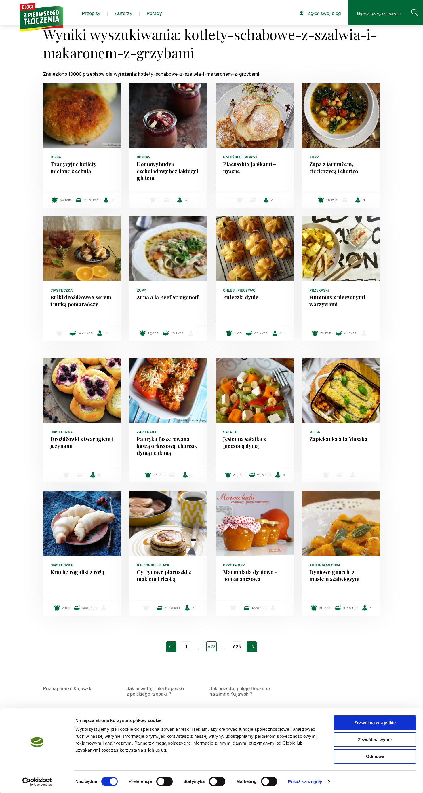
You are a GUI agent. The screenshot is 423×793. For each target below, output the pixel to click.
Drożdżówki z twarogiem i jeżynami (81, 442)
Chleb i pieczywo (239, 290)
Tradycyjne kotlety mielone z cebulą (73, 168)
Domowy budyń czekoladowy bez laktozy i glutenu (167, 171)
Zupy (314, 157)
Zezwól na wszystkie (375, 722)
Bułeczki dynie (240, 297)
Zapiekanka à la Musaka (338, 439)
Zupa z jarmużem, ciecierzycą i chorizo (333, 168)
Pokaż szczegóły (305, 781)
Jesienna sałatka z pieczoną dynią (244, 442)
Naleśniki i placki (240, 157)
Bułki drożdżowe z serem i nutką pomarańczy (80, 301)
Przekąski (319, 290)
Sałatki (230, 432)
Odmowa (375, 756)
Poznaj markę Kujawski (68, 688)
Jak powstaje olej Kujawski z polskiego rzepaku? (155, 691)
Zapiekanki (147, 432)
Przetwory (234, 565)
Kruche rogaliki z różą (77, 572)
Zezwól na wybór (375, 739)
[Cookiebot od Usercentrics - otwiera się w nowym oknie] (37, 781)
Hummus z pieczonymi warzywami (337, 301)
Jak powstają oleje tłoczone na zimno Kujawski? (239, 691)
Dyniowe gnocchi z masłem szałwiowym (334, 575)
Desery (143, 157)
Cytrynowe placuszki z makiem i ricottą (164, 575)
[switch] (164, 781)
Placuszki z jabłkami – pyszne (249, 168)
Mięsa (55, 157)
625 (237, 646)
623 (212, 646)
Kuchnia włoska (324, 565)
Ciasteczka (61, 290)
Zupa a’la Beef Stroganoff (168, 297)
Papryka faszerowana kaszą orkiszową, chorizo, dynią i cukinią (167, 446)
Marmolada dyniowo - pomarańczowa (250, 575)
